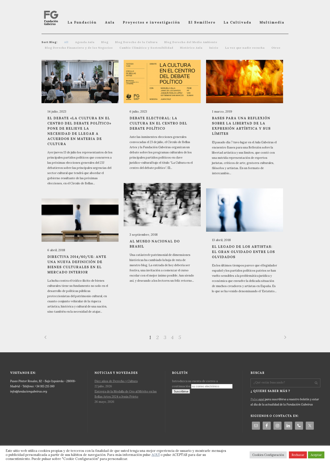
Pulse (257, 399)
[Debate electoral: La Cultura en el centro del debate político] (162, 81)
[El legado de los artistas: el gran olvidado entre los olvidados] (244, 210)
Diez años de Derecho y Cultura (116, 381)
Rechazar (298, 455)
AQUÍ (156, 455)
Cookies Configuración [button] (268, 455)
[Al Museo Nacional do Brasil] (162, 204)
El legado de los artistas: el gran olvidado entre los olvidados (243, 251)
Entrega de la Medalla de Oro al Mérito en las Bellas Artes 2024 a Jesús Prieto (126, 394)
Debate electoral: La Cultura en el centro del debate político (158, 123)
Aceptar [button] (316, 455)
